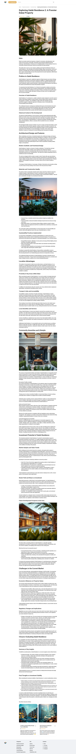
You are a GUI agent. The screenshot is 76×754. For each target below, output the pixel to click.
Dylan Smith (22, 16)
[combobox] (35, 2)
